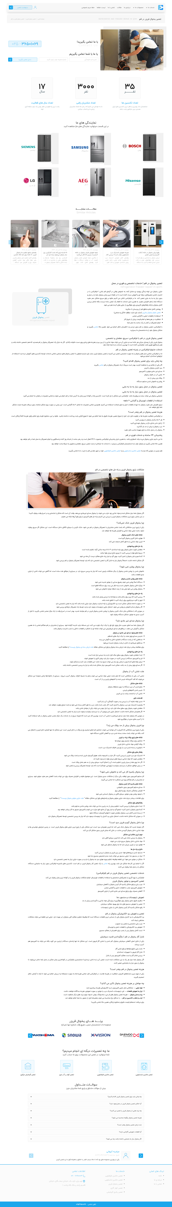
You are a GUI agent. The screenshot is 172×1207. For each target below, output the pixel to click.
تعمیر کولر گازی (117, 1188)
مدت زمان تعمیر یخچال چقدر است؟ (129, 1124)
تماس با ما (111, 7)
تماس (95, 326)
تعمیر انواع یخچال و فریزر (151, 312)
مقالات (119, 7)
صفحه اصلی (41, 19)
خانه (160, 1175)
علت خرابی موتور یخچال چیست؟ (72, 798)
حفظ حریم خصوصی (88, 7)
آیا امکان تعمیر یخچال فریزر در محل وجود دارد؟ (125, 1103)
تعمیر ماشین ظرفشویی (112, 450)
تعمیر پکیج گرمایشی (115, 1192)
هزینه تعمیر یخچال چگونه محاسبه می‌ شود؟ (127, 1117)
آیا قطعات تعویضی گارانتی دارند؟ (130, 1131)
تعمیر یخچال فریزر (31, 19)
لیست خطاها (101, 7)
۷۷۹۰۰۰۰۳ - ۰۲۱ (77, 1175)
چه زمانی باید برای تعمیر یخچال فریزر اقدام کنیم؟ (125, 1096)
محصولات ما (139, 7)
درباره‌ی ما (127, 7)
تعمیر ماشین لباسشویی (132, 450)
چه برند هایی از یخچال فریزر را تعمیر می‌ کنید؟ (126, 1110)
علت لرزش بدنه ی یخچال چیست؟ (81, 647)
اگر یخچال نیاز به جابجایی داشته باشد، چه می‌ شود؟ (124, 1138)
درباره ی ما (158, 1179)
